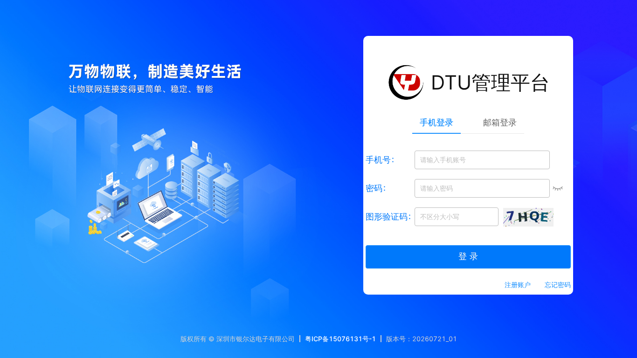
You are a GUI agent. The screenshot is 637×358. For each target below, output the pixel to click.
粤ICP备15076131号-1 (340, 339)
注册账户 (518, 285)
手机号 (378, 160)
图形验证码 (387, 216)
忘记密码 (558, 285)
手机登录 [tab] (436, 122)
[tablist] (468, 122)
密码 (374, 188)
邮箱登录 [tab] (500, 122)
